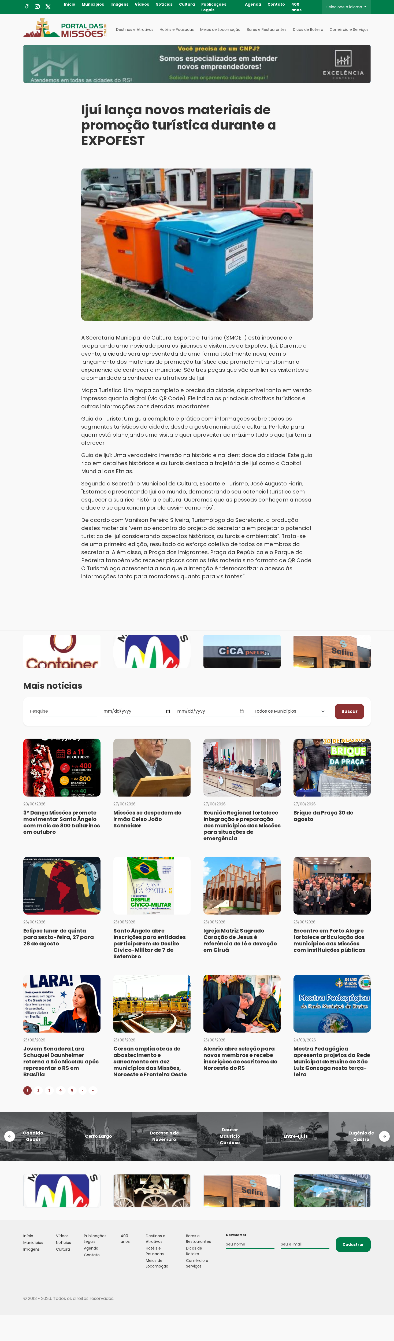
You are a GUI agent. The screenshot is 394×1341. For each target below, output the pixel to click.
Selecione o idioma (344, 7)
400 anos (296, 7)
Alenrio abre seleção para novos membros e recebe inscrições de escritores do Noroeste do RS (240, 1058)
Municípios (93, 4)
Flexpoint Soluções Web (367, 1298)
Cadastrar (353, 1244)
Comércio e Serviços (349, 29)
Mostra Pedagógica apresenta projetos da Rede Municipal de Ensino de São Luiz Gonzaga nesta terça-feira (331, 1061)
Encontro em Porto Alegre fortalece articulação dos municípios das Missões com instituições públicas (329, 940)
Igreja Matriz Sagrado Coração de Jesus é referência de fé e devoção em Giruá (240, 940)
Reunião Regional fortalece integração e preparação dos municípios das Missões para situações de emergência (242, 825)
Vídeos (142, 4)
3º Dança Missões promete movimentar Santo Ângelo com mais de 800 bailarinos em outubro (61, 822)
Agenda (253, 4)
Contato (276, 4)
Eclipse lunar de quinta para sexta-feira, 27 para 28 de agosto (58, 937)
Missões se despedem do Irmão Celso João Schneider (147, 819)
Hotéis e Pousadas (177, 29)
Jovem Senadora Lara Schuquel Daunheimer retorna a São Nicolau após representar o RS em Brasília (61, 1061)
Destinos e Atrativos (134, 29)
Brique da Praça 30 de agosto (323, 816)
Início (69, 4)
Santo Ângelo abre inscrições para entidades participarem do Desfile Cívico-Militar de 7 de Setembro (149, 943)
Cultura (187, 4)
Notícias (164, 4)
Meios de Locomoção (220, 29)
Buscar (349, 711)
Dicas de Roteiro (308, 29)
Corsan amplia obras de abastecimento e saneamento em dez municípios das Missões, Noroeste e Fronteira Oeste (150, 1061)
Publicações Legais (213, 7)
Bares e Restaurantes (267, 29)
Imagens (119, 4)
